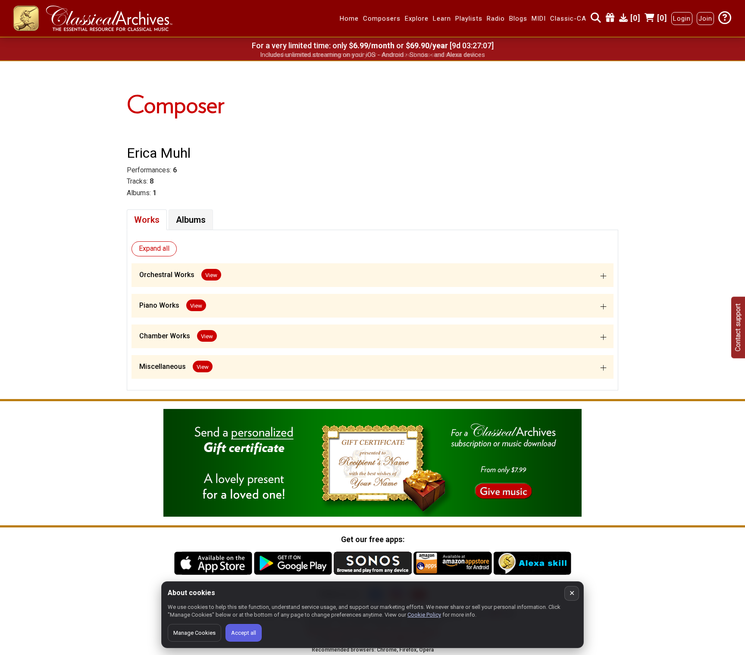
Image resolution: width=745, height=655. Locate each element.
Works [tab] (147, 220)
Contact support (738, 328)
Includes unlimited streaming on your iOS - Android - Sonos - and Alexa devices (372, 55)
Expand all (154, 248)
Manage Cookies (194, 633)
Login (682, 18)
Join (705, 18)
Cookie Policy (424, 614)
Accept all (243, 633)
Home (349, 18)
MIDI (539, 18)
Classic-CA (568, 18)
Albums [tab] (191, 220)
